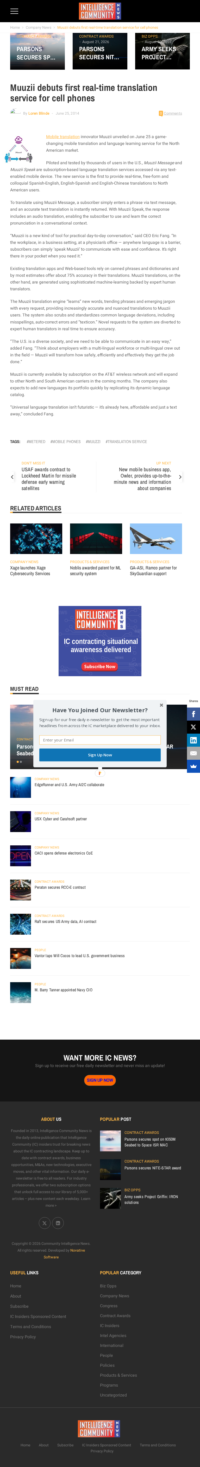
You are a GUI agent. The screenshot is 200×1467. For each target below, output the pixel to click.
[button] (100, 710)
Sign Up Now (100, 755)
